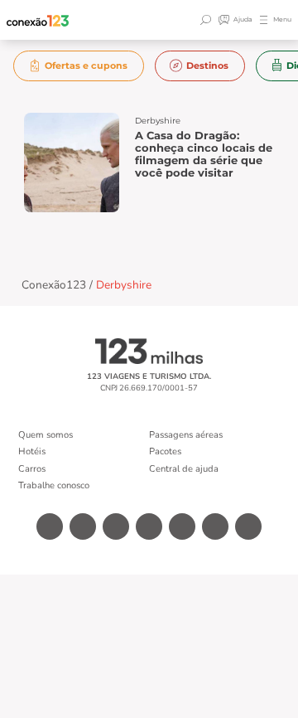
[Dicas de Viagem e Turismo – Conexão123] (38, 20)
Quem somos (45, 435)
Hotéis (32, 451)
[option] (79, 66)
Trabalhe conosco (53, 485)
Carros (32, 469)
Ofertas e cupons (86, 65)
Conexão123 (54, 285)
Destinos (207, 65)
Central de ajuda (184, 469)
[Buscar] (208, 20)
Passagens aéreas (186, 435)
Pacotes (165, 451)
